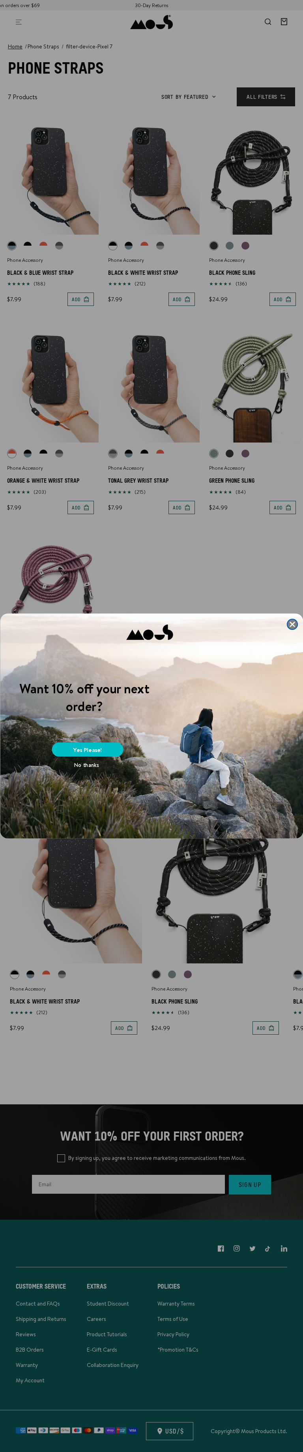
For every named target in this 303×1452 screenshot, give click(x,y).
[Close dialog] (292, 624)
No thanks (86, 765)
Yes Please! (87, 749)
